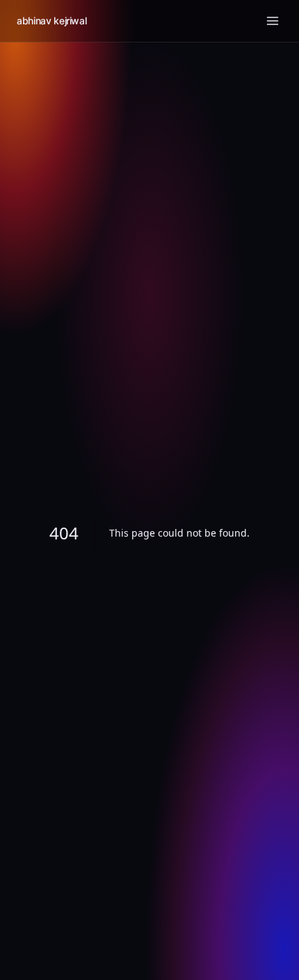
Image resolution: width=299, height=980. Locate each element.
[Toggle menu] (272, 21)
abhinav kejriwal (51, 20)
